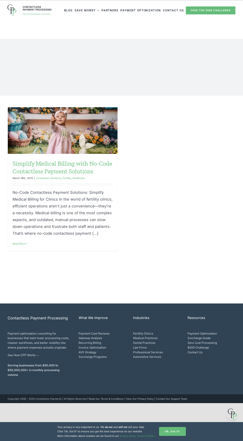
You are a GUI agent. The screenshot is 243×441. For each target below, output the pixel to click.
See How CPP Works (22, 355)
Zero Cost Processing (202, 343)
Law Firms (140, 347)
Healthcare (78, 178)
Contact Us (195, 352)
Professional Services (148, 352)
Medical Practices (145, 338)
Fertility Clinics (143, 333)
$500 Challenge (198, 347)
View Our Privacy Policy (140, 398)
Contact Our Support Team (171, 398)
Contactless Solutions (48, 178)
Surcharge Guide (199, 338)
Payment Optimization (202, 333)
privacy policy (128, 435)
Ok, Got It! (172, 431)
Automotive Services (147, 357)
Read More (19, 243)
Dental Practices (144, 343)
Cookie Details (146, 435)
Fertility (67, 178)
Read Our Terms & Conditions (106, 398)
